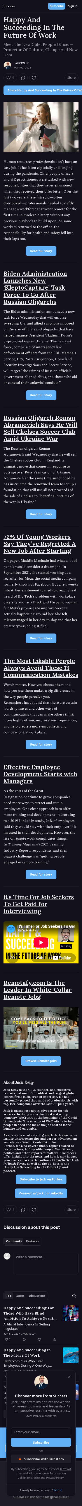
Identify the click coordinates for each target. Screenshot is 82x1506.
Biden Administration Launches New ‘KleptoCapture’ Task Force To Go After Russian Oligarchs (35, 287)
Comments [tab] (14, 1241)
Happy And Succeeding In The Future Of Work (27, 1353)
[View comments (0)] (23, 77)
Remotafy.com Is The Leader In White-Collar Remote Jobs (37, 990)
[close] (69, 1376)
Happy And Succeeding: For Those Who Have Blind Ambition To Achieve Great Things (28, 1313)
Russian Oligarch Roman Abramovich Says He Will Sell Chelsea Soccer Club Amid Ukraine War (40, 428)
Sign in (73, 6)
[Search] (74, 1295)
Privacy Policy (55, 1478)
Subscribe (57, 6)
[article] (41, 1323)
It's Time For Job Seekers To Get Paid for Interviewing (38, 904)
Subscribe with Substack (44, 1459)
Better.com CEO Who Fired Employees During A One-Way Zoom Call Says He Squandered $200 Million (27, 1363)
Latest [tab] (20, 1296)
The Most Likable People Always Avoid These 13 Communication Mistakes (40, 668)
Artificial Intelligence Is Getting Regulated (26, 1326)
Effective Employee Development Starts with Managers (40, 774)
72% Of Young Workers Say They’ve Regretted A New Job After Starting (39, 544)
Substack (19, 1497)
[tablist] (22, 1241)
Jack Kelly (21, 63)
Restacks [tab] (32, 1241)
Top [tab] (8, 1296)
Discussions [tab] (37, 1296)
